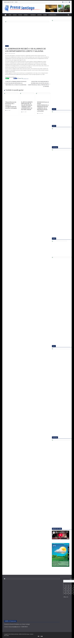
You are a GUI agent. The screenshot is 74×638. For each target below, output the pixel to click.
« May (64, 597)
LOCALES (15, 14)
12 (69, 588)
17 (64, 591)
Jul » (67, 597)
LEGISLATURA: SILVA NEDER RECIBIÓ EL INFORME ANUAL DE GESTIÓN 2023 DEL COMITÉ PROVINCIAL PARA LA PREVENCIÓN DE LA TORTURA (38, 84)
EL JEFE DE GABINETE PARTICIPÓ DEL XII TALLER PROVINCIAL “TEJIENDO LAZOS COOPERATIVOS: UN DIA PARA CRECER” (26, 105)
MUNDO (45, 14)
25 (67, 593)
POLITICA (20, 14)
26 (69, 593)
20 (72, 591)
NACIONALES (33, 14)
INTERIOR (26, 14)
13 (72, 588)
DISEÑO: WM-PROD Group (24, 634)
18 (67, 591)
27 (72, 593)
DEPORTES (39, 14)
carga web (13, 53)
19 (69, 591)
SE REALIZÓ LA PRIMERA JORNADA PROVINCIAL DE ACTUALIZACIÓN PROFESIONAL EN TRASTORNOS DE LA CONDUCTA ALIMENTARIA (16, 83)
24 (64, 593)
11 (67, 588)
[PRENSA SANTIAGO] (5, 15)
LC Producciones (52, 14)
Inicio (10, 14)
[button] (28, 15)
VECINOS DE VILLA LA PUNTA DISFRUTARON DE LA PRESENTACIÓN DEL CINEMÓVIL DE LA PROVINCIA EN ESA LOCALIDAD (43, 106)
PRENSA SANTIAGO (14, 634)
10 (64, 588)
